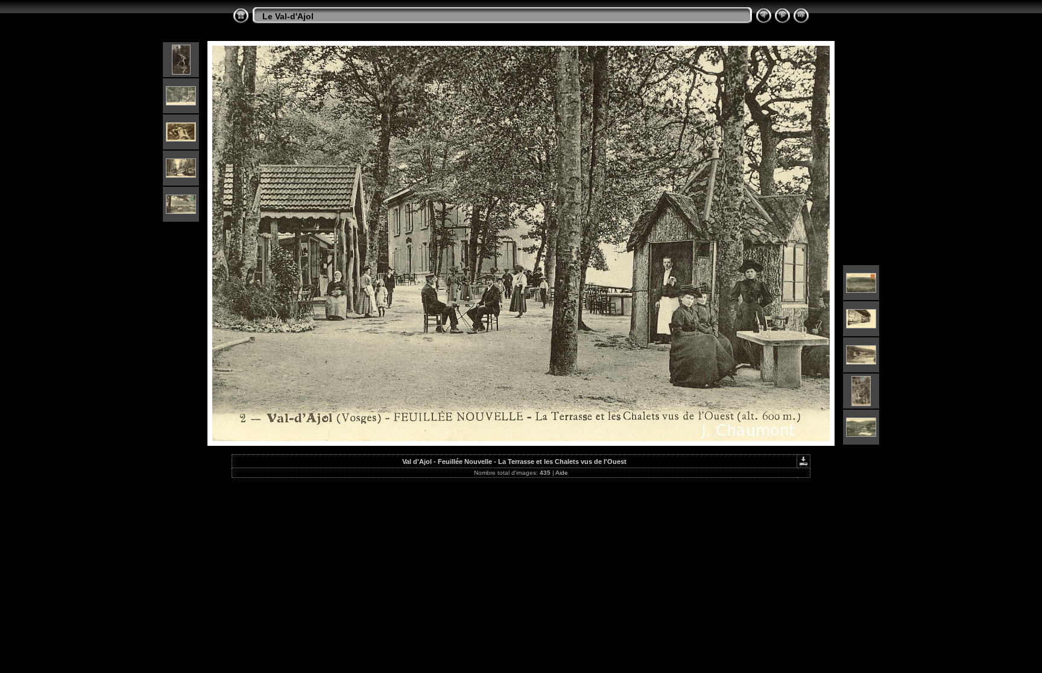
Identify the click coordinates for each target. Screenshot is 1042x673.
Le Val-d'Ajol (288, 16)
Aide (561, 472)
